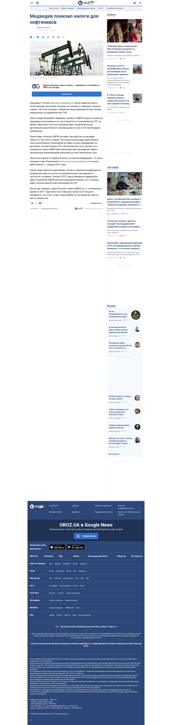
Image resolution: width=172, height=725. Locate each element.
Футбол (51, 571)
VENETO (101, 8)
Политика (48, 556)
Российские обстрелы (114, 8)
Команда (75, 506)
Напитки (61, 593)
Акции (75, 586)
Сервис (82, 586)
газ (86, 188)
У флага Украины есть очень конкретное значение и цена (119, 412)
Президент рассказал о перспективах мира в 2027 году (124, 209)
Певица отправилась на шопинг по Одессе (123, 55)
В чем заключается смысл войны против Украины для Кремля (118, 329)
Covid (77, 608)
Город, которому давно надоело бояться (119, 426)
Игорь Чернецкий (114, 418)
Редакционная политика (49, 208)
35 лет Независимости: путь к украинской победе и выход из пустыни (118, 314)
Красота (67, 615)
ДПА (77, 578)
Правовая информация (103, 506)
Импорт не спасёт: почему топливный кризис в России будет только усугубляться (120, 441)
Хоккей (68, 571)
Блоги (105, 556)
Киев (51, 564)
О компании (53, 506)
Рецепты (52, 593)
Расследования (95, 556)
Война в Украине (67, 8)
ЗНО (82, 578)
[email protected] (56, 708)
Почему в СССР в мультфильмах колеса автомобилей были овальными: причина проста (118, 70)
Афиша (51, 615)
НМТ (87, 578)
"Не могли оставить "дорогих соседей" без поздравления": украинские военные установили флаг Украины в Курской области (123, 224)
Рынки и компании (56, 600)
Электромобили (65, 586)
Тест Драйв (53, 586)
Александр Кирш (114, 431)
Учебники (57, 578)
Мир (61, 556)
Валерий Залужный (115, 320)
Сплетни (59, 615)
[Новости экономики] (79, 209)
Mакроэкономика (71, 600)
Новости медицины (56, 608)
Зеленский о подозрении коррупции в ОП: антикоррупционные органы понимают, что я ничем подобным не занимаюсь (124, 246)
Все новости (136, 556)
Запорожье (67, 564)
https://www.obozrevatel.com (107, 659)
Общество (121, 556)
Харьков (58, 564)
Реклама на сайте (55, 512)
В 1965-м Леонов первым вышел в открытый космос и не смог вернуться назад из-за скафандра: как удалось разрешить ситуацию (118, 99)
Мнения (111, 306)
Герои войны (54, 8)
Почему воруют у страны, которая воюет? (120, 397)
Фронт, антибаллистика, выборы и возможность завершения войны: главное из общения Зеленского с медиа (124, 202)
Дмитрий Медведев (60, 103)
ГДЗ (50, 578)
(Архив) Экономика (43, 27)
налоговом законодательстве (75, 161)
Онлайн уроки (68, 578)
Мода (74, 615)
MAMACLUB (69, 608)
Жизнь (76, 556)
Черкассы (83, 564)
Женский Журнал (84, 615)
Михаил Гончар (114, 447)
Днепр (75, 564)
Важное (111, 14)
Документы (76, 512)
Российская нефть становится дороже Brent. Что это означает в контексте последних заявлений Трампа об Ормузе (120, 345)
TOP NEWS (113, 167)
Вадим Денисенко (115, 351)
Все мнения (114, 454)
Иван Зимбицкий (114, 402)
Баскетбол (60, 571)
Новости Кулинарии (73, 593)
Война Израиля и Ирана (86, 8)
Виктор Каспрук (114, 336)
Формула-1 (82, 571)
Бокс (75, 571)
